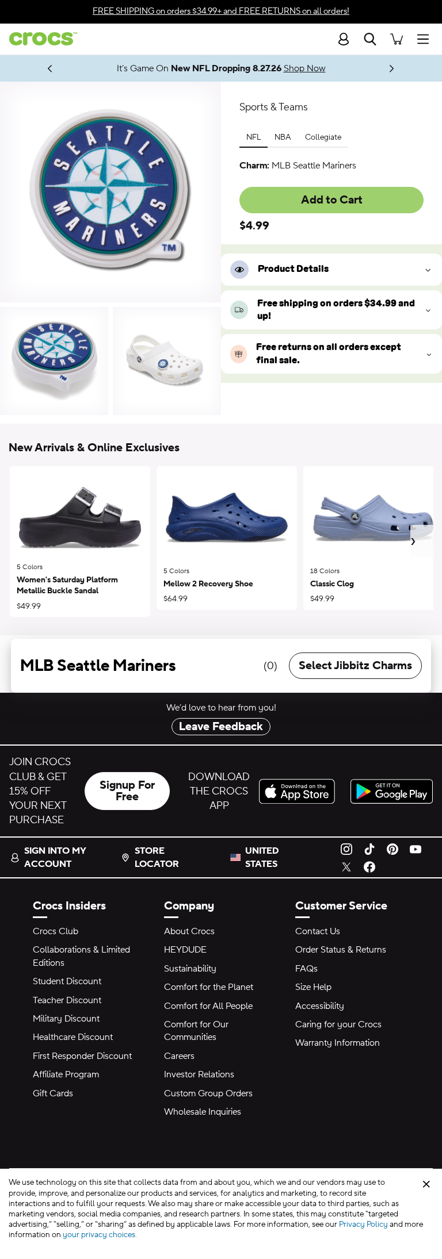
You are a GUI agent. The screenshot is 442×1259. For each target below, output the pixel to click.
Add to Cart (332, 200)
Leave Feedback (221, 726)
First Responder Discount (82, 1056)
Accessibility (319, 1006)
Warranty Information (337, 1043)
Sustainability (190, 968)
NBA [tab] (283, 137)
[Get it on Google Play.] (391, 791)
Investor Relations (199, 1074)
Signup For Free (127, 791)
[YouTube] (415, 848)
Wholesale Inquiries (202, 1112)
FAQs (306, 968)
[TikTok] (369, 848)
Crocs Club (55, 931)
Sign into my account (55, 857)
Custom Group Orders (208, 1093)
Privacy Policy (363, 1224)
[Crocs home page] (38, 39)
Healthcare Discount (73, 1037)
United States (262, 857)
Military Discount (66, 1018)
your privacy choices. (100, 1235)
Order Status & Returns (340, 949)
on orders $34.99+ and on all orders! (221, 11)
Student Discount (67, 981)
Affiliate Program (66, 1074)
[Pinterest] (392, 848)
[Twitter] (346, 866)
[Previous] (50, 68)
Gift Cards (53, 1093)
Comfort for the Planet (208, 987)
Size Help (313, 987)
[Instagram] (346, 848)
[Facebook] (369, 866)
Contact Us (317, 931)
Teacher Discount (67, 1000)
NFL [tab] (253, 137)
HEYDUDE (185, 949)
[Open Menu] (426, 38)
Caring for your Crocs (338, 1024)
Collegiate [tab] (323, 137)
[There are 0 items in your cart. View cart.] (396, 38)
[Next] (392, 68)
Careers (179, 1056)
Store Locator (157, 857)
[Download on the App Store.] (300, 791)
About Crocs (189, 931)
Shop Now (305, 68)
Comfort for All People (208, 1006)
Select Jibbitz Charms (355, 665)
